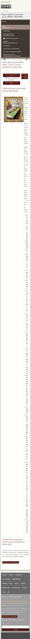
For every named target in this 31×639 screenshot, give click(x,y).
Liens (3, 592)
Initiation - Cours (7, 583)
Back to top (4, 634)
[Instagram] (4, 6)
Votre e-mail (5, 624)
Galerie (23, 583)
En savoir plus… (26, 202)
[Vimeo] (7, 6)
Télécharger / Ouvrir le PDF (12, 75)
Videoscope (6, 587)
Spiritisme (18, 575)
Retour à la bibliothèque (24, 76)
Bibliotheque (17, 579)
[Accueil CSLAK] (12, 16)
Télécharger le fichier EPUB (11, 83)
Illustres (24, 587)
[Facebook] (2, 6)
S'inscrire (16, 629)
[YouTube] (10, 6)
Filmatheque (16, 587)
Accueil (4, 575)
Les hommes (6, 579)
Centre (11, 575)
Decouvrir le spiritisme (9, 616)
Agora (17, 583)
